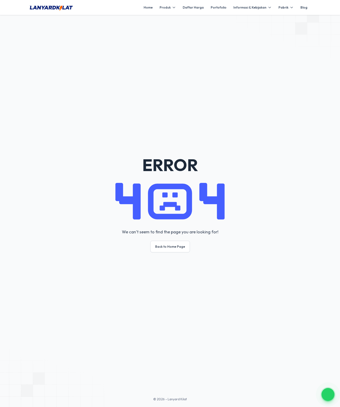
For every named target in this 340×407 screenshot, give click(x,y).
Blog (303, 7)
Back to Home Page (170, 246)
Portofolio (218, 7)
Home (148, 7)
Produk (165, 7)
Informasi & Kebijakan (249, 7)
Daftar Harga (193, 7)
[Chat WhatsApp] (327, 394)
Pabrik (283, 7)
